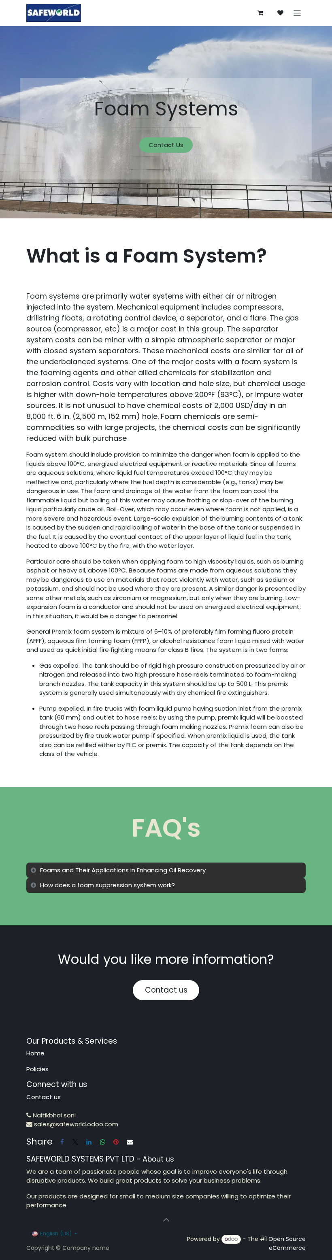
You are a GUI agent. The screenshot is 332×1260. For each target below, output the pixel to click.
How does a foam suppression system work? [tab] (107, 885)
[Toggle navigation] (297, 12)
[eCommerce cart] (260, 13)
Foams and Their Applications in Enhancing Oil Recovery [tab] (123, 870)
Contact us (166, 990)
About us (158, 1159)
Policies (37, 1069)
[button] (166, 1220)
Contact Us (166, 145)
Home (35, 1053)
